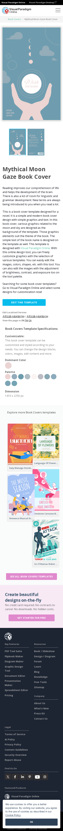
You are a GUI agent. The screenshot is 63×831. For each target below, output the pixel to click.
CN (30, 320)
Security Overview (16, 754)
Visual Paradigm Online (35, 248)
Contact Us (41, 718)
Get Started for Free (31, 617)
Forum (38, 661)
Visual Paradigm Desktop (41, 2)
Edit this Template (24, 302)
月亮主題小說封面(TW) (13, 316)
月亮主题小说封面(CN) (37, 316)
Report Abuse (13, 760)
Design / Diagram (44, 656)
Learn (37, 666)
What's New (41, 708)
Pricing (9, 695)
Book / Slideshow (44, 651)
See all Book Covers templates (31, 576)
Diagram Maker (14, 661)
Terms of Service (15, 734)
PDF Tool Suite (13, 651)
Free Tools (40, 682)
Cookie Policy (13, 815)
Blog (36, 671)
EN (23, 320)
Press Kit (39, 713)
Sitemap (39, 687)
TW (26, 320)
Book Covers (14, 19)
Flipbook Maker (14, 656)
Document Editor (15, 675)
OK (31, 822)
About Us (39, 703)
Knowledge (41, 676)
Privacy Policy (13, 744)
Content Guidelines (16, 749)
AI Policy (10, 739)
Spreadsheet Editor (16, 690)
